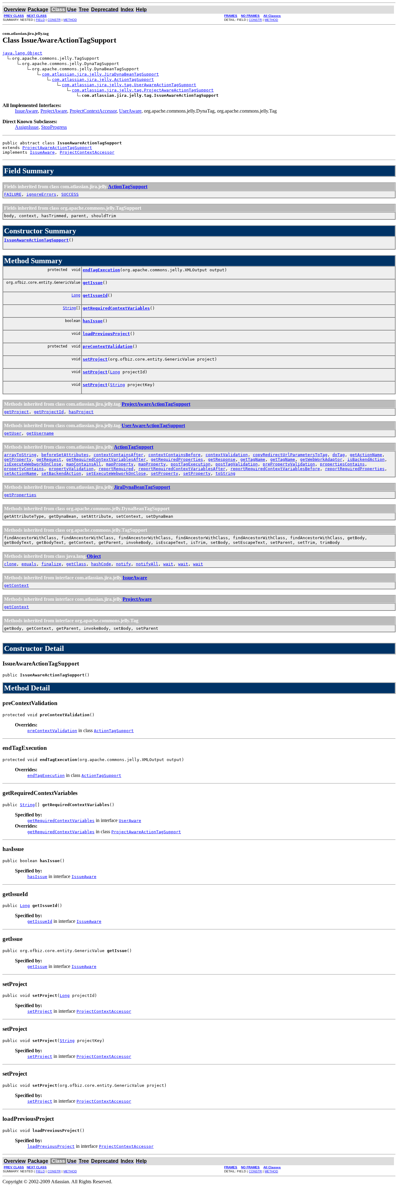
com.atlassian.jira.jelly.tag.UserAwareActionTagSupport (129, 84)
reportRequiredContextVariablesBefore (275, 468)
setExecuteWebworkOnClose (116, 473)
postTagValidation (236, 464)
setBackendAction (61, 473)
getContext (16, 585)
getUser (12, 433)
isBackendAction (366, 459)
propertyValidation (71, 468)
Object (94, 556)
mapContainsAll (83, 464)
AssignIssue (27, 127)
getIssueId (95, 295)
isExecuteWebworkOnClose (32, 464)
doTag (338, 454)
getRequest (48, 459)
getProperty (17, 459)
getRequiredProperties (177, 459)
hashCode (101, 564)
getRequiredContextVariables (116, 308)
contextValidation (227, 454)
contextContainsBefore (174, 454)
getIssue (93, 282)
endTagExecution (101, 270)
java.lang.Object (22, 53)
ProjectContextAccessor (93, 111)
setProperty (164, 473)
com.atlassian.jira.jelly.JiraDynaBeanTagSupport (100, 74)
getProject (16, 411)
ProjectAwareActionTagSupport (57, 147)
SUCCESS (70, 194)
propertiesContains (342, 464)
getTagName (252, 459)
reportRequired (116, 468)
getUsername (40, 433)
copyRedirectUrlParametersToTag (290, 454)
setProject (95, 359)
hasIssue (93, 321)
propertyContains (24, 468)
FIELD (40, 19)
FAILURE (12, 194)
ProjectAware (53, 111)
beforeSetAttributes (65, 454)
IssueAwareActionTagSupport (36, 240)
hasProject (81, 411)
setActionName (20, 473)
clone (10, 564)
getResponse (221, 459)
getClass (76, 564)
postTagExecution (191, 464)
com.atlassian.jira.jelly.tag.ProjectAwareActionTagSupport (143, 90)
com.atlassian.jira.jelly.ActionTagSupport (103, 79)
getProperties (20, 495)
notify (123, 564)
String (69, 308)
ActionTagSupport (127, 186)
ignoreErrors (41, 194)
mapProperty (119, 464)
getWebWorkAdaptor (321, 459)
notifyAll (147, 564)
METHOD (70, 19)
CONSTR (54, 19)
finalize (51, 564)
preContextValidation (107, 346)
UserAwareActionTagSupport (153, 425)
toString (225, 473)
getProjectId (49, 411)
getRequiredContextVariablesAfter (106, 459)
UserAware (130, 111)
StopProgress (54, 127)
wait (168, 564)
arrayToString (20, 454)
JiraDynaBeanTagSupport (142, 487)
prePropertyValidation (289, 464)
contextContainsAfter (118, 454)
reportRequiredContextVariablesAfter (181, 468)
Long (76, 295)
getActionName (366, 454)
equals (28, 564)
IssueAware (26, 111)
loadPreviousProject (106, 333)
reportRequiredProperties (355, 468)
